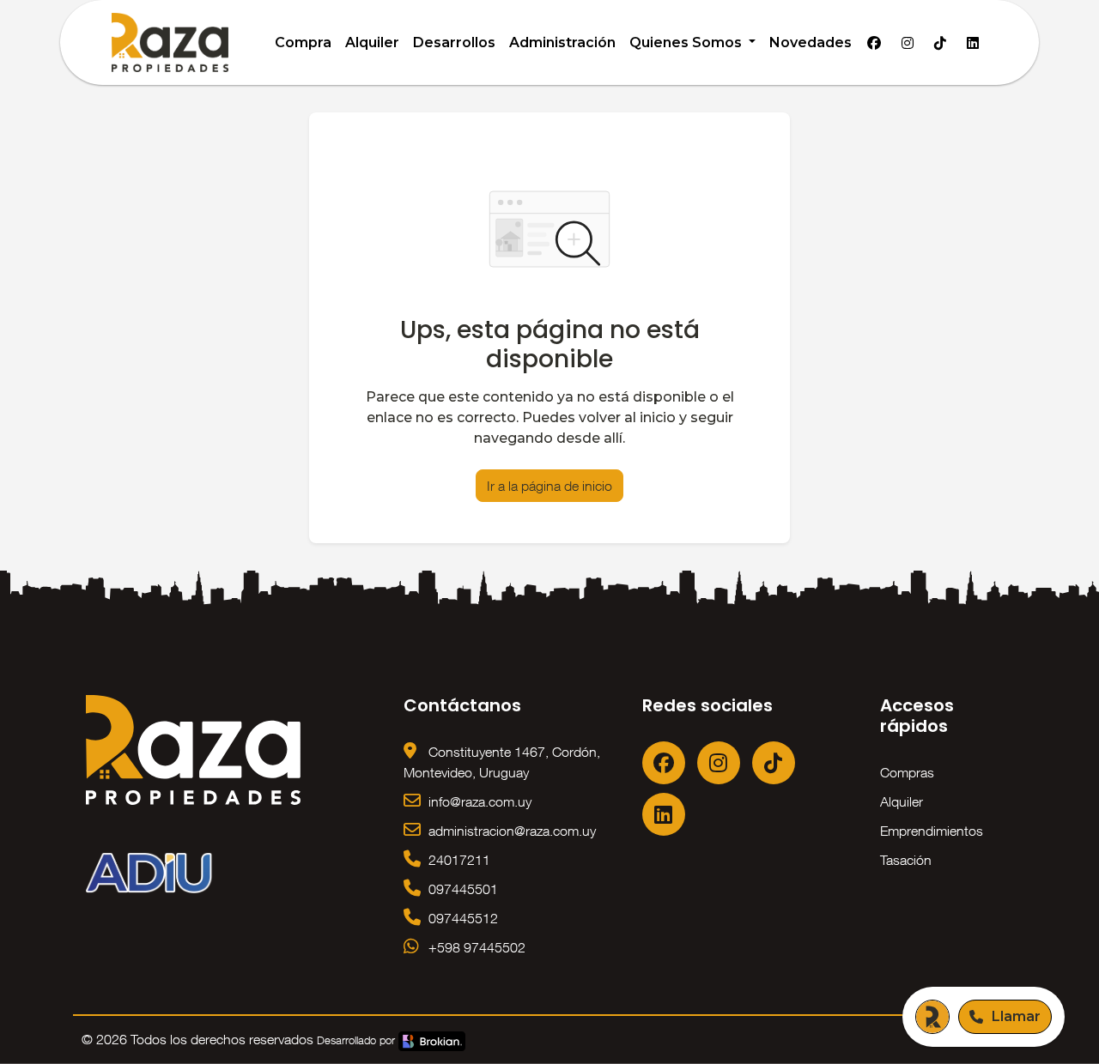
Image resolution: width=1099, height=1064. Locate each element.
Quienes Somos (687, 42)
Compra (303, 42)
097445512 (461, 918)
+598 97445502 (475, 947)
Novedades (810, 42)
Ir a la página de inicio (549, 485)
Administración (562, 42)
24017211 (457, 859)
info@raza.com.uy (478, 801)
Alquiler (372, 42)
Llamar (1016, 1016)
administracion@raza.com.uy (510, 830)
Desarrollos (454, 42)
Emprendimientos (931, 830)
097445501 (461, 889)
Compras (907, 772)
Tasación (906, 859)
